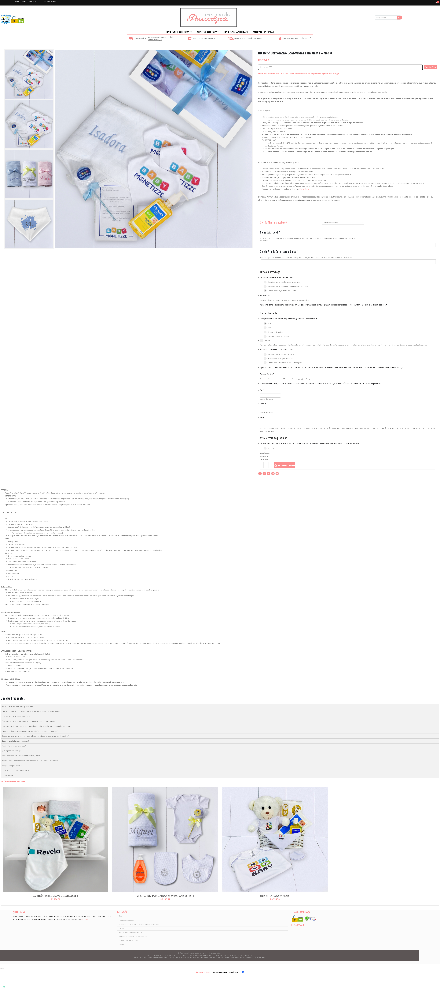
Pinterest (273, 473)
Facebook (260, 473)
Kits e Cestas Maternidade (236, 32)
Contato (121, 945)
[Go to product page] (55, 839)
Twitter (264, 473)
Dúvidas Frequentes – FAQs (128, 941)
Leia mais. (84, 920)
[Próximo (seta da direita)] (3, 968)
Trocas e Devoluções (126, 920)
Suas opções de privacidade (225, 972)
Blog (120, 916)
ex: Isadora (264, 241)
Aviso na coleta (202, 972)
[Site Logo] (208, 17)
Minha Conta (304, 189)
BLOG (40, 2)
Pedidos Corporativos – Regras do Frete (133, 937)
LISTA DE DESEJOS (50, 2)
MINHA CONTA (20, 2)
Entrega (121, 928)
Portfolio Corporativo (208, 32)
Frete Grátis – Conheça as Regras (130, 932)
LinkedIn (268, 473)
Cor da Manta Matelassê (273, 222)
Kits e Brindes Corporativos (179, 32)
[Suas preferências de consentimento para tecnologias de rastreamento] (4, 987)
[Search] (399, 17)
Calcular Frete (430, 67)
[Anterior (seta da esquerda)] (1, 968)
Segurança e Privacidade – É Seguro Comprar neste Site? (139, 924)
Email (277, 473)
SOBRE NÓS (32, 2)
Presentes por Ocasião (263, 32)
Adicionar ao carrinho (286, 465)
